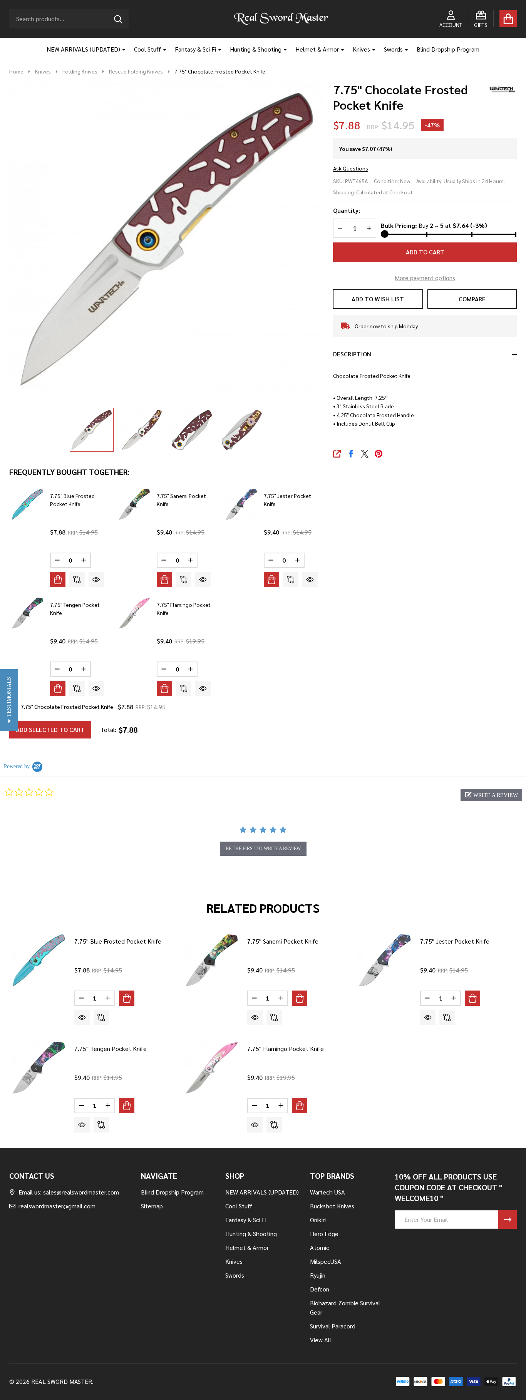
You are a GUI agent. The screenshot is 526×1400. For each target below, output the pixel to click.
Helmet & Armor (317, 49)
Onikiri (318, 1220)
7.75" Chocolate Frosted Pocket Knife (67, 706)
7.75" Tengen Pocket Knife (110, 1048)
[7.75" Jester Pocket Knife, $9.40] (385, 960)
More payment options (425, 278)
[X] (365, 454)
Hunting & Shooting (255, 49)
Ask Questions (350, 168)
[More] (121, 49)
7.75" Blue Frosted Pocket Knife (117, 941)
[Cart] (508, 18)
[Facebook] (351, 454)
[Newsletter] (507, 1219)
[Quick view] (96, 579)
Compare (472, 299)
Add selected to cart (50, 729)
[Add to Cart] (57, 579)
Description (352, 354)
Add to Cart (425, 252)
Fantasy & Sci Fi (195, 49)
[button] (491, 795)
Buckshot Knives (332, 1206)
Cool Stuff (147, 49)
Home (16, 71)
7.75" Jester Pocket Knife (454, 941)
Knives (361, 49)
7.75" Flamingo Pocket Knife (285, 1048)
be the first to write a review (263, 848)
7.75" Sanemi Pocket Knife (282, 941)
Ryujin (317, 1275)
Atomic (319, 1247)
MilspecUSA (325, 1261)
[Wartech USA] (499, 88)
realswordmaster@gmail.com (56, 1206)
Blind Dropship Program (448, 49)
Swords (393, 49)
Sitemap (152, 1206)
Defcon (319, 1289)
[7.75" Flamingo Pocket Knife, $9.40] (212, 1068)
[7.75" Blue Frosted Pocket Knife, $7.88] (39, 960)
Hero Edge (324, 1234)
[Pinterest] (378, 454)
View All (320, 1340)
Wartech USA (327, 1192)
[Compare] (77, 579)
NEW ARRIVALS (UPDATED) (83, 49)
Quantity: (346, 210)
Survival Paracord (332, 1326)
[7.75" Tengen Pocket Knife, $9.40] (39, 1068)
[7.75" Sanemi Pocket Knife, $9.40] (212, 960)
